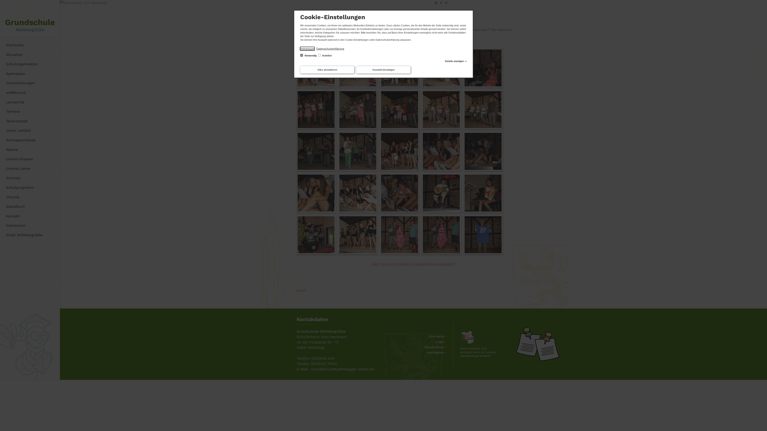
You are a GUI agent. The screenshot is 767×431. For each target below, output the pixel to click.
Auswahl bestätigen (383, 69)
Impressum (307, 48)
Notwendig (310, 55)
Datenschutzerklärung (330, 48)
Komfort (327, 55)
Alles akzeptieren (327, 69)
